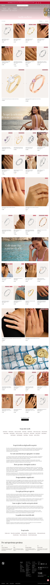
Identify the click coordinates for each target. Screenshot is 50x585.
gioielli (19, 480)
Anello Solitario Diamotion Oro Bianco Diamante (41, 410)
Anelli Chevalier (44, 431)
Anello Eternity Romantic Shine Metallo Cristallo (18, 170)
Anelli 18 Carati (26, 433)
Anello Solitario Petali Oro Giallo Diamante (30, 301)
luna (7, 482)
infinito (41, 483)
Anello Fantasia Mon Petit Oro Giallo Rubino (18, 279)
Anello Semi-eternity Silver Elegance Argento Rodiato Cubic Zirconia (29, 387)
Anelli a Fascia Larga (36, 431)
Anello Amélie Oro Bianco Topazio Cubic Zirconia (29, 170)
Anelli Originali (13, 435)
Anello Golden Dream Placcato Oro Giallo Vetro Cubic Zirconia (18, 148)
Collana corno (7, 533)
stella (10, 482)
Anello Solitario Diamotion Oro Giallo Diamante (18, 387)
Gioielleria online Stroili (5, 10)
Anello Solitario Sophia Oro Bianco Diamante (8, 207)
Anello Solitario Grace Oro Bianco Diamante (41, 148)
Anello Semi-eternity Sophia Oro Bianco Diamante (6, 62)
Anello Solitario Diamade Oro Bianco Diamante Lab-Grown (18, 62)
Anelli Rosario (29, 431)
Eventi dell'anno (34, 569)
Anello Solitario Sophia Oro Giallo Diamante (18, 301)
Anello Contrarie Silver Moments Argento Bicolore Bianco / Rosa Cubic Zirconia (41, 279)
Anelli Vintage (6, 433)
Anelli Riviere (5, 431)
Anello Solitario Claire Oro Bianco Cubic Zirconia (5, 39)
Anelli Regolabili (19, 435)
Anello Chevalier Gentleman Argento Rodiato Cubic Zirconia (6, 410)
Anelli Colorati (37, 433)
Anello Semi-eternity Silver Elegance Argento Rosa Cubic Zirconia (11, 338)
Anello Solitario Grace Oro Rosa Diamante (42, 230)
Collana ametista (24, 533)
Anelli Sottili (24, 431)
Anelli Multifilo (12, 433)
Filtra (46, 21)
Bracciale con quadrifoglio (15, 533)
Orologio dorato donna (32, 533)
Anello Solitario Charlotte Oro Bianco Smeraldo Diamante (41, 301)
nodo (33, 483)
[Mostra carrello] (47, 5)
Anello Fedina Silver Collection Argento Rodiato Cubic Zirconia (42, 62)
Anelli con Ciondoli (18, 431)
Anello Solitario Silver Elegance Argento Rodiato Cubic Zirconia (6, 230)
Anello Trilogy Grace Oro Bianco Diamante (41, 170)
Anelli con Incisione (19, 433)
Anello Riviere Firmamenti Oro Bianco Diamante (30, 62)
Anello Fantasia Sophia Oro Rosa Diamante (18, 410)
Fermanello (31, 435)
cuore (27, 467)
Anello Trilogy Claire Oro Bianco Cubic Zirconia (6, 279)
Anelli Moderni (43, 433)
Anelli (10, 10)
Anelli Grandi (32, 433)
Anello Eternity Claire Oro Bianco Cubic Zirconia (5, 301)
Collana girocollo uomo (41, 533)
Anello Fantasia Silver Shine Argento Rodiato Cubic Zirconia (6, 148)
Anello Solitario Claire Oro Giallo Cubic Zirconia (29, 39)
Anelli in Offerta (36, 435)
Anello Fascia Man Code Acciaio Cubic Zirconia (29, 148)
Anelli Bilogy (25, 435)
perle (42, 468)
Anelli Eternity (11, 431)
